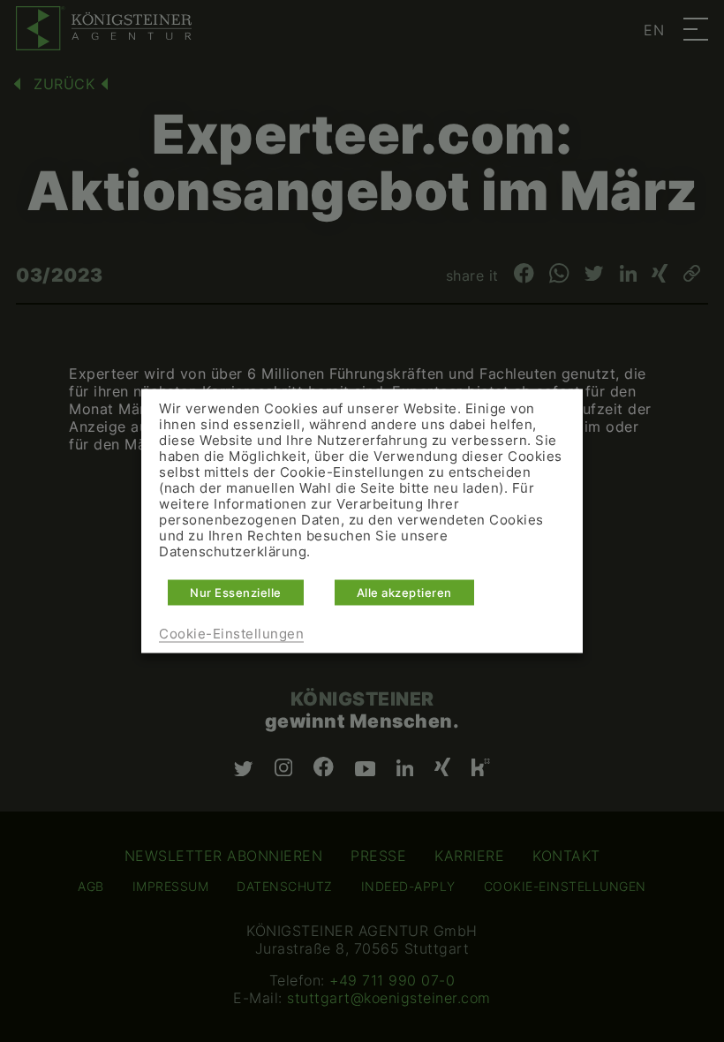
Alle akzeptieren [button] (404, 592)
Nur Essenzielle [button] (236, 592)
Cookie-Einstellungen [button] (231, 634)
